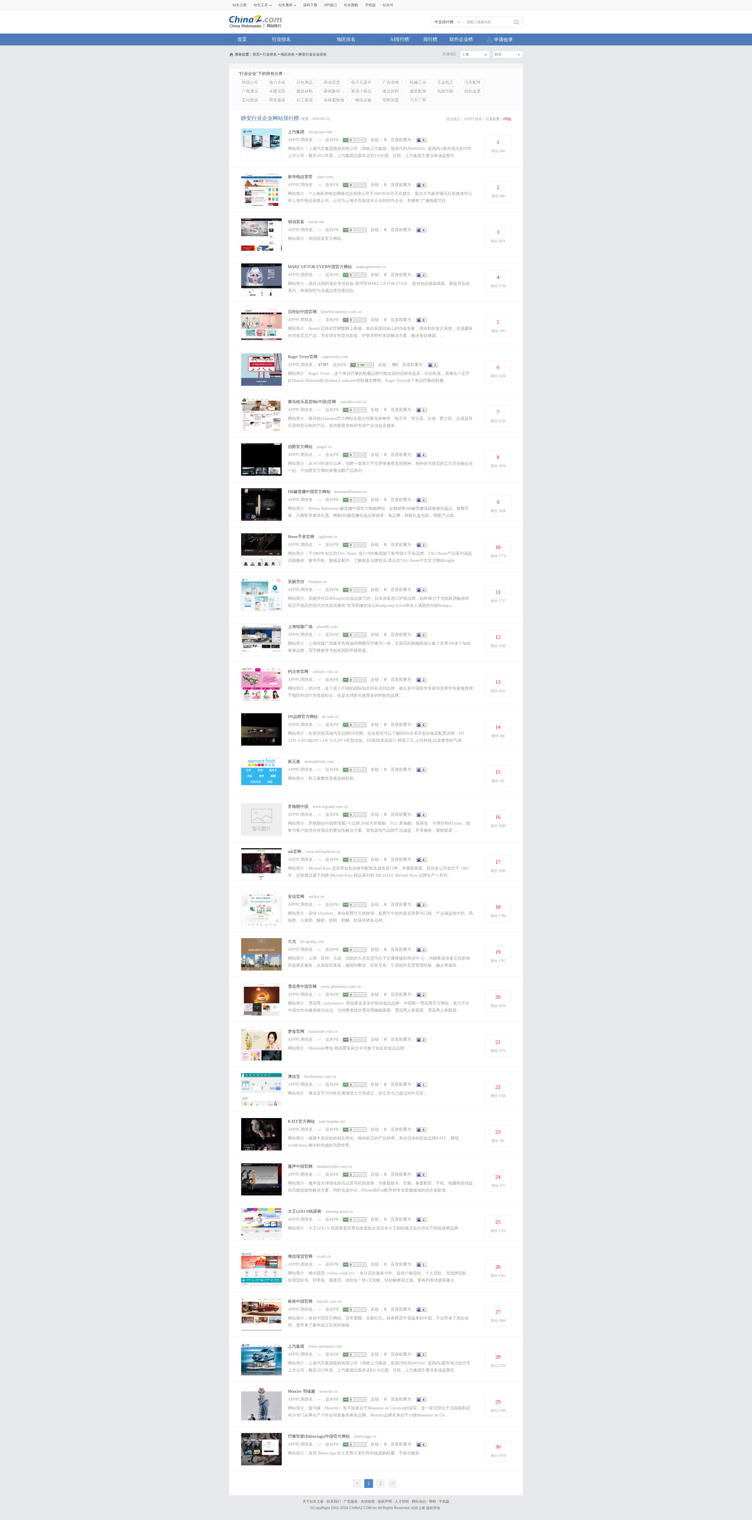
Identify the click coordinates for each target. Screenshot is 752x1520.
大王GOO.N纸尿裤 (304, 1211)
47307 (323, 365)
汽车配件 (472, 82)
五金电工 (445, 82)
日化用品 (304, 82)
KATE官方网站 (301, 1121)
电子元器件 (361, 82)
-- (319, 140)
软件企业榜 (461, 39)
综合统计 (453, 119)
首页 (242, 39)
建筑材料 (304, 91)
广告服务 (351, 1501)
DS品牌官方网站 (303, 716)
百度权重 (493, 119)
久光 (292, 941)
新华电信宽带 (300, 177)
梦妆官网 (296, 1031)
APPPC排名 (473, 119)
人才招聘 (402, 1501)
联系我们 (334, 1501)
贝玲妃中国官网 (302, 312)
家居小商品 (361, 91)
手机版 (444, 1501)
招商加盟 (390, 100)
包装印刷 (445, 91)
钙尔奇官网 (298, 671)
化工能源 (304, 100)
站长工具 (261, 5)
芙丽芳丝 (296, 581)
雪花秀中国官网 (302, 986)
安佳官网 (296, 896)
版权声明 (385, 1501)
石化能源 (250, 100)
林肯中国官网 (300, 1301)
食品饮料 (390, 91)
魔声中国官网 (300, 1166)
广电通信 (250, 91)
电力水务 (277, 82)
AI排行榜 (399, 39)
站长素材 (285, 5)
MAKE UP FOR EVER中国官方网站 (320, 267)
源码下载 (310, 5)
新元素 (294, 761)
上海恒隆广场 (300, 626)
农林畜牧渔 (334, 100)
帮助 (432, 1501)
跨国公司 (250, 82)
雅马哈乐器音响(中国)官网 (312, 402)
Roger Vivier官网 (303, 357)
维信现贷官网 (300, 1256)
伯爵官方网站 (300, 447)
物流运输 (363, 100)
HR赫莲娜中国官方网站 (309, 492)
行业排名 (281, 39)
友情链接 (368, 1501)
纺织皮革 (472, 91)
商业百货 (332, 82)
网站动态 (419, 1501)
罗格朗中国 (298, 806)
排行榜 (430, 39)
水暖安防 (277, 91)
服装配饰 (418, 91)
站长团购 (351, 5)
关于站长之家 (313, 1501)
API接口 (330, 5)
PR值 (507, 119)
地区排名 (346, 39)
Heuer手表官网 (301, 536)
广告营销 (390, 82)
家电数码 (332, 91)
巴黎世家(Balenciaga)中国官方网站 (319, 1436)
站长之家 (240, 5)
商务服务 (277, 100)
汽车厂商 (418, 100)
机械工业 (418, 82)
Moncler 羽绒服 (301, 1391)
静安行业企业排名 (312, 54)
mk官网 (294, 851)
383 (395, 365)
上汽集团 (296, 132)
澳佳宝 (294, 1076)
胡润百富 (296, 222)
